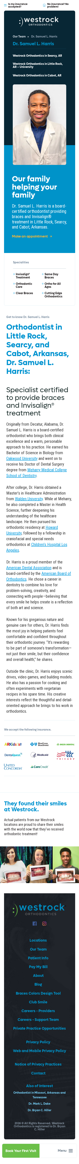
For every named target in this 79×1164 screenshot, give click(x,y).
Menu (62, 1151)
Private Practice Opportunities (39, 1028)
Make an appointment (30, 236)
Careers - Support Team (38, 1019)
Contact (38, 1073)
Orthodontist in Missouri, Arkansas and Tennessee (39, 1095)
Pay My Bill (38, 967)
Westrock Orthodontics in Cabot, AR (37, 75)
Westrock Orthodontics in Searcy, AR (37, 55)
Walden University (29, 498)
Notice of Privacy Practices (38, 1064)
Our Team (19, 36)
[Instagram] (44, 923)
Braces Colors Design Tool (38, 993)
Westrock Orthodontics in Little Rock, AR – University (38, 66)
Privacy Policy (38, 1042)
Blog (38, 984)
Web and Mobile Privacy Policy (39, 1051)
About (38, 975)
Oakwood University (21, 458)
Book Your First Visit (20, 1151)
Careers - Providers (38, 1011)
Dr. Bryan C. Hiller (39, 1110)
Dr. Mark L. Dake (39, 1104)
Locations (38, 940)
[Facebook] (35, 923)
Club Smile (38, 1002)
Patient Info (38, 958)
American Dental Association (28, 567)
